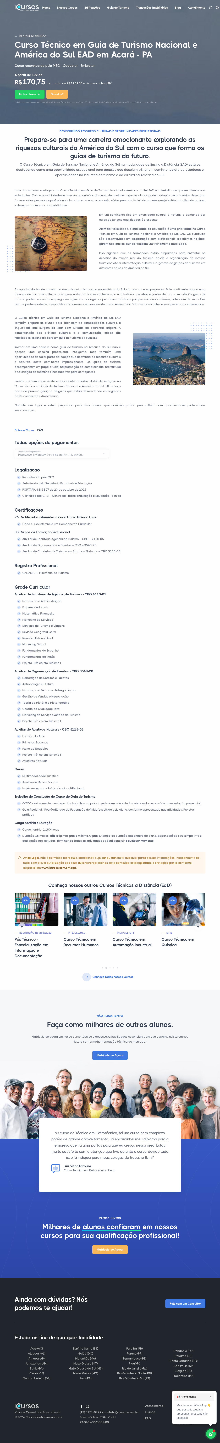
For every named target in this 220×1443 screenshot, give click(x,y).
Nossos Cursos (67, 7)
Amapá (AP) (37, 1358)
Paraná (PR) (134, 1353)
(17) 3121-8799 (90, 1412)
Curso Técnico (36, 36)
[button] (22, 927)
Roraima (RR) (183, 1356)
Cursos (150, 1412)
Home (46, 7)
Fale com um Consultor (185, 1303)
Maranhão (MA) (85, 1358)
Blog (178, 7)
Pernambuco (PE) (134, 1358)
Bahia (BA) (36, 1368)
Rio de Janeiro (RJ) (134, 1368)
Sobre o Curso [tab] (24, 430)
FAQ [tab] (40, 430)
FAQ (148, 1418)
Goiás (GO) (85, 1353)
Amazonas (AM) (36, 1363)
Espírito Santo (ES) (85, 1348)
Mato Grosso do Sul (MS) (85, 1368)
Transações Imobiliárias (152, 7)
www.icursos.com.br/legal (59, 867)
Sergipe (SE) (183, 1371)
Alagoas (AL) (36, 1353)
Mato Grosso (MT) (85, 1363)
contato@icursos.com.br (121, 1412)
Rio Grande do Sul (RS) (134, 1378)
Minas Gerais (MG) (85, 1373)
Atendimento (196, 7)
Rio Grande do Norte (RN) (134, 1373)
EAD (22, 36)
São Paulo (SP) (183, 1366)
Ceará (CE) (36, 1373)
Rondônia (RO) (183, 1351)
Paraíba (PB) (134, 1348)
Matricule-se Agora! (110, 1055)
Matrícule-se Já (29, 94)
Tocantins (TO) (183, 1376)
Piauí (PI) (134, 1363)
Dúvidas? (57, 94)
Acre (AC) (36, 1348)
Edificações (92, 7)
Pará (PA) (85, 1378)
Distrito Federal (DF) (36, 1378)
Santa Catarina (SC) (183, 1361)
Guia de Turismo (118, 7)
